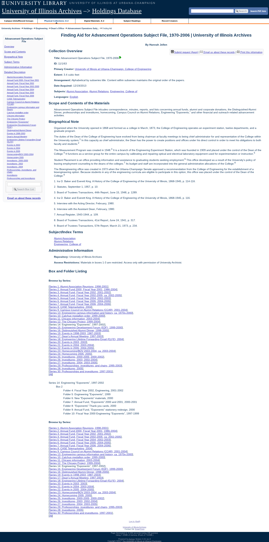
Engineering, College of (123, 91)
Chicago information (16, 116)
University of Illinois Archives (42, 10)
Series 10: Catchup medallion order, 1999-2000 (76, 315)
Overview (9, 46)
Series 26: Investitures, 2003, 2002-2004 (73, 359)
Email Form (139, 529)
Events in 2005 (13, 151)
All (50, 374)
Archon (132, 539)
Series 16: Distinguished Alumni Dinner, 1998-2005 (78, 330)
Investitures (12, 175)
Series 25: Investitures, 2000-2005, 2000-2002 (76, 356)
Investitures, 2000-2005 (17, 160)
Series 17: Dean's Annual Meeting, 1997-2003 (76, 336)
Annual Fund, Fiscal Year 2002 (20, 83)
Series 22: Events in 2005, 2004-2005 (71, 348)
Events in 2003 (13, 145)
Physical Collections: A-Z (56, 21)
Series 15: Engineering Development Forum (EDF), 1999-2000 (85, 327)
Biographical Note (13, 56)
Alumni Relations (99, 91)
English (74, 96)
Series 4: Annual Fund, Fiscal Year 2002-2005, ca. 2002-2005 (85, 295)
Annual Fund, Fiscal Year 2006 (20, 96)
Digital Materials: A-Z (94, 21)
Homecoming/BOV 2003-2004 (20, 154)
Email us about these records (24, 198)
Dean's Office (57, 28)
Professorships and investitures (21, 178)
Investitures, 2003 (15, 164)
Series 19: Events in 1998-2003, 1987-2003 (74, 333)
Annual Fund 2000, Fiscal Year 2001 (23, 80)
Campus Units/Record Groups (18, 21)
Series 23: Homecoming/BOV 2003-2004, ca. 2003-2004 (82, 350)
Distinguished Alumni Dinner (19, 130)
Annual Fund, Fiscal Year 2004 (20, 89)
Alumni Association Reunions (19, 77)
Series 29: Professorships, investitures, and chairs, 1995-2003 (85, 365)
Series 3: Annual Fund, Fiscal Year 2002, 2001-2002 (79, 292)
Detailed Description (14, 72)
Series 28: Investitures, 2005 (66, 368)
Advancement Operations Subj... (83, 28)
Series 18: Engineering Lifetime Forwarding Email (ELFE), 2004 (86, 339)
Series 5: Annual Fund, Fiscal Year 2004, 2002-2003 (79, 298)
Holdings (28, 28)
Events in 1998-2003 (16, 133)
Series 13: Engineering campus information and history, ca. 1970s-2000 (90, 312)
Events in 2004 (13, 148)
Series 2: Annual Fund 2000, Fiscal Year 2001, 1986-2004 (83, 289)
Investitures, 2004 (15, 167)
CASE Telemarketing (16, 99)
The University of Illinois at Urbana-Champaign (141, 541)
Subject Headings (132, 21)
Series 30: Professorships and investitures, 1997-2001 (80, 371)
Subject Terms (12, 62)
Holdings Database (117, 10)
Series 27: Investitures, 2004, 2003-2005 (73, 362)
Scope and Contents (15, 51)
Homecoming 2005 (15, 157)
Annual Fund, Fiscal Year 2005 (20, 93)
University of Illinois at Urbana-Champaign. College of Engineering (113, 69)
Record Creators (170, 21)
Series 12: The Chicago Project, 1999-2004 (74, 321)
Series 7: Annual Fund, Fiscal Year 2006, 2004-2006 (79, 304)
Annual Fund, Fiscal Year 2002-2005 (23, 86)
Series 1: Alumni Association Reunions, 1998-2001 (78, 286)
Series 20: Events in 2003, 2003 (67, 342)
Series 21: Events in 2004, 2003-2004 (71, 345)
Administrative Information (18, 67)
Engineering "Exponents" (18, 122)
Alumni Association (77, 91)
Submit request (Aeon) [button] (186, 52)
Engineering (42, 28)
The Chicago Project (16, 119)
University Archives (10, 28)
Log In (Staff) (134, 521)
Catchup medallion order (18, 112)
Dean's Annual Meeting (17, 136)
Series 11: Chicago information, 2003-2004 (74, 318)
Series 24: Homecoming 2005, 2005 (70, 353)
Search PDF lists (258, 11)
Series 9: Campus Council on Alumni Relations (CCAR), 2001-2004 (88, 309)
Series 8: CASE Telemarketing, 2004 (70, 307)
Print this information (251, 52)
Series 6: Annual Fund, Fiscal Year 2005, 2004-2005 (79, 301)
